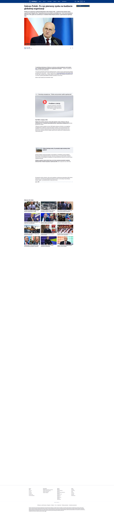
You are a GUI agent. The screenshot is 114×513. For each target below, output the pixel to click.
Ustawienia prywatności (73, 505)
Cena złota (72, 489)
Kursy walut (30, 490)
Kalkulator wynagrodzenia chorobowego (48, 489)
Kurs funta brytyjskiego (31, 495)
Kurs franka (30, 492)
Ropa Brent (72, 494)
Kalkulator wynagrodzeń (46, 491)
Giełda (40, 1)
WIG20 (72, 491)
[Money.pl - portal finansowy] (35, 1)
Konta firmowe (59, 499)
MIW (29, 47)
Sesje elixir (72, 492)
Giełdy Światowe (73, 495)
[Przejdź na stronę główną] (30, 2)
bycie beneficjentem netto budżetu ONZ (65, 73)
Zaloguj (81, 1)
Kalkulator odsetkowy (45, 492)
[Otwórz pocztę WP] (75, 1)
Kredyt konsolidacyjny (59, 490)
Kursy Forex (72, 493)
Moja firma (49, 1)
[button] (78, 1)
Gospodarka (64, 1)
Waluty (44, 1)
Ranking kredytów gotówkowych (61, 492)
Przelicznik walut (31, 494)
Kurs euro (30, 491)
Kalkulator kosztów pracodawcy (47, 490)
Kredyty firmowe (59, 497)
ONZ (36, 68)
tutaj (45, 511)
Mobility (54, 1)
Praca (59, 1)
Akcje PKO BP (73, 490)
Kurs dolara (30, 493)
